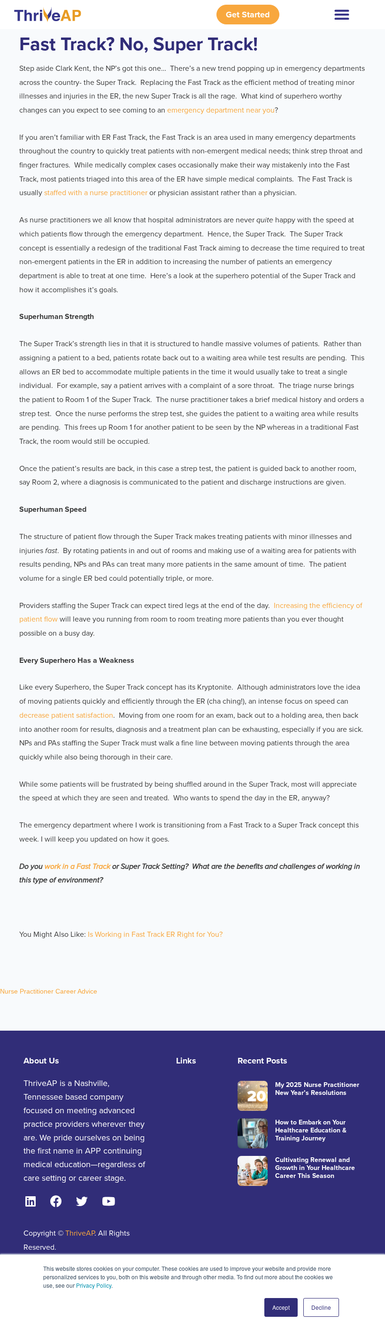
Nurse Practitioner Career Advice (48, 991)
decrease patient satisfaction (66, 715)
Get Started (248, 14)
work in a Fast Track (78, 866)
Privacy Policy (93, 1285)
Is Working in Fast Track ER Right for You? (154, 934)
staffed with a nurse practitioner (94, 192)
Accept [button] (281, 1307)
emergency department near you (221, 110)
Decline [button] (321, 1307)
